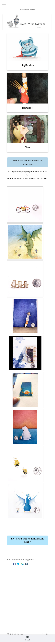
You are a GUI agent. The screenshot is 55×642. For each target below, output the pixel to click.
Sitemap (20, 634)
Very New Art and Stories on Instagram (27, 162)
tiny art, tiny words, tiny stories (27, 9)
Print (12, 634)
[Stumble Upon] (22, 564)
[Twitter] (18, 564)
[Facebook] (14, 564)
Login (45, 634)
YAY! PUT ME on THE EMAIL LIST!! (27, 540)
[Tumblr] (26, 564)
